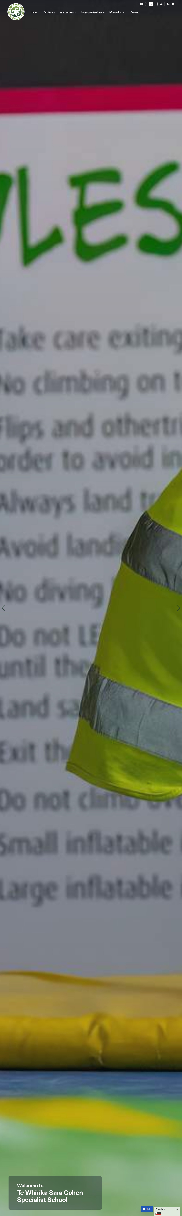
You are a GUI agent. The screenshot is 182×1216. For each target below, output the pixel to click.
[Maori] (158, 1213)
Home (34, 12)
